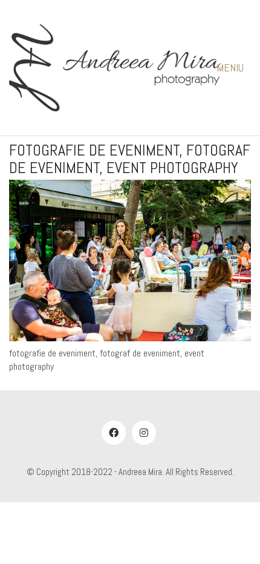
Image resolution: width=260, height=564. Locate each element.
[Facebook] (114, 433)
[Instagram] (144, 433)
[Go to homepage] (115, 67)
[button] (233, 67)
